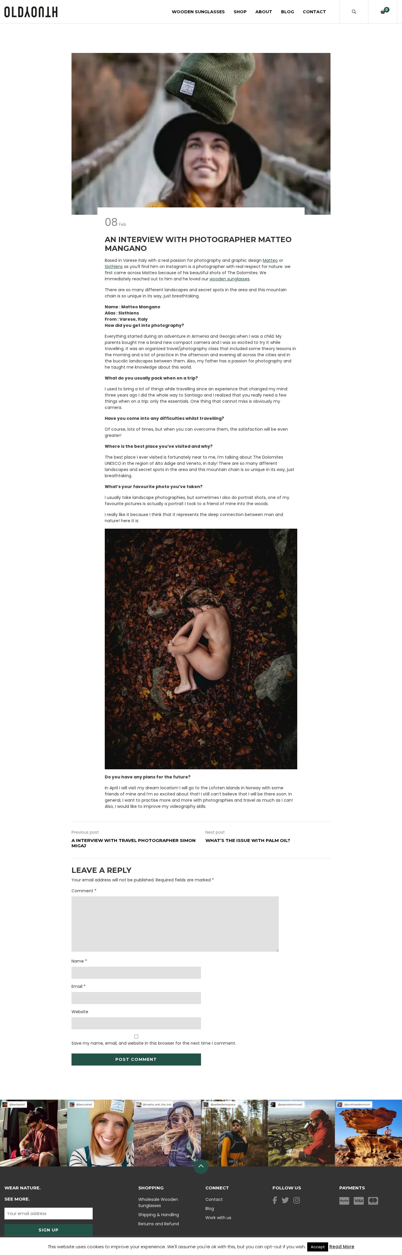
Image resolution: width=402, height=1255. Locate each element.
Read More (341, 1247)
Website (80, 1012)
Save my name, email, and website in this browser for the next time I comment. (154, 1043)
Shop (240, 11)
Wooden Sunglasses (198, 11)
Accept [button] (318, 1247)
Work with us (218, 1218)
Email (79, 986)
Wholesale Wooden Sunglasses (158, 1202)
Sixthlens (114, 266)
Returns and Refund (158, 1224)
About (263, 11)
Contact (314, 11)
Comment (84, 891)
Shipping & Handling (158, 1215)
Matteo (270, 260)
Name (79, 961)
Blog (287, 11)
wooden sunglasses (230, 279)
